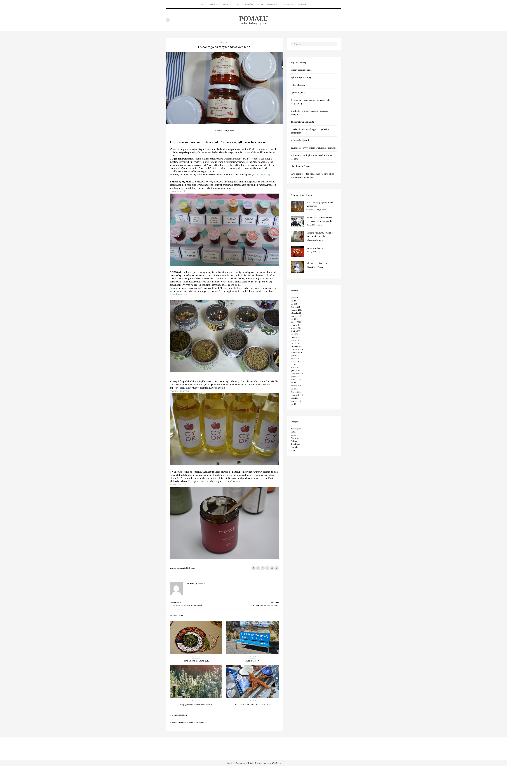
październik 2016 (297, 373)
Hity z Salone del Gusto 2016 (196, 660)
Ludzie (238, 4)
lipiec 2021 (295, 334)
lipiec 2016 (295, 376)
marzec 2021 (295, 343)
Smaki (260, 4)
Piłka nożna (272, 4)
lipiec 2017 (295, 355)
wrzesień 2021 (296, 328)
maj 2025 (294, 301)
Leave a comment (177, 568)
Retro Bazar (288, 4)
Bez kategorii (296, 429)
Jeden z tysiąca (298, 84)
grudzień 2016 (296, 370)
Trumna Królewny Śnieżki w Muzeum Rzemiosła (313, 147)
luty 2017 (294, 364)
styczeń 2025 (296, 307)
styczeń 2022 (296, 322)
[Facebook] (168, 20)
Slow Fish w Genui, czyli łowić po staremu (252, 704)
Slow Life (214, 4)
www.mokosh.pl (178, 484)
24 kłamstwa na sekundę (302, 121)
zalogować (182, 722)
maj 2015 (294, 404)
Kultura (227, 4)
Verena (201, 583)
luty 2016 (294, 389)
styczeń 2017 (296, 367)
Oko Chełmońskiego (300, 166)
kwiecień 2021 (296, 340)
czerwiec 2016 (296, 380)
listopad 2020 (296, 346)
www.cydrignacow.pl (180, 390)
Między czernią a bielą (301, 69)
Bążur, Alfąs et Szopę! (301, 77)
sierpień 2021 (296, 331)
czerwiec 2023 (296, 316)
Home (203, 4)
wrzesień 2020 (296, 352)
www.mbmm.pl (177, 191)
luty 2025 (294, 304)
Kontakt (302, 4)
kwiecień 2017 (296, 358)
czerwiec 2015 (296, 401)
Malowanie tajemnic (300, 140)
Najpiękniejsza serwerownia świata (196, 704)
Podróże (249, 4)
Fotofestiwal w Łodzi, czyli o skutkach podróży (186, 603)
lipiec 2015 (295, 398)
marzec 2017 (295, 361)
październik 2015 (297, 395)
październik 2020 (297, 349)
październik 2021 (297, 325)
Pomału (253, 18)
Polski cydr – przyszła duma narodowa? (264, 603)
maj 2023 (294, 319)
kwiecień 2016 (296, 386)
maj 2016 (294, 383)
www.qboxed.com (178, 294)
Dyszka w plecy (252, 660)
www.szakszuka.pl (262, 174)
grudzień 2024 (296, 310)
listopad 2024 (296, 313)
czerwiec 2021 (296, 337)
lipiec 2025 (295, 298)
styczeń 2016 (296, 392)
